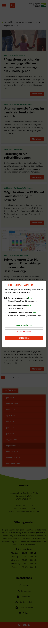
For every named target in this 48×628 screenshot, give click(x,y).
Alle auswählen (24, 325)
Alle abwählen (24, 331)
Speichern (24, 338)
